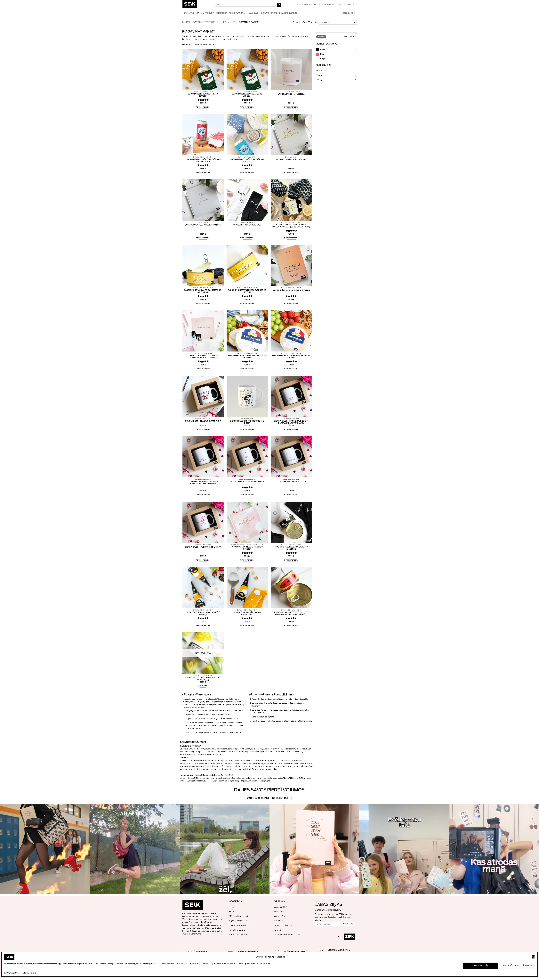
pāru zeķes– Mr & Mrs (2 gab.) (247, 225)
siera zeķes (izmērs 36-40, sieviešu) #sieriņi (203, 613)
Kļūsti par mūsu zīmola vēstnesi (288, 934)
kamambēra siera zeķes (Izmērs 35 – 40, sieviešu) (247, 357)
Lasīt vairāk (203, 686)
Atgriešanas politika (238, 921)
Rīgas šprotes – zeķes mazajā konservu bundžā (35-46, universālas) (291, 226)
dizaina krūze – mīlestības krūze (247, 481)
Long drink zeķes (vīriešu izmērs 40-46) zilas (247, 160)
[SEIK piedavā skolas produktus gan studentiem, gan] (135, 849)
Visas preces (279, 911)
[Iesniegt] (279, 5)
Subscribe (348, 924)
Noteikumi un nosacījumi (240, 925)
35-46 (319, 71)
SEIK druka (278, 921)
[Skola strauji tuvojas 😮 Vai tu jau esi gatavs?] (45, 849)
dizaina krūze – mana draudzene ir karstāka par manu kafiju (291, 422)
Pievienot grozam (203, 107)
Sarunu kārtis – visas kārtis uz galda (291, 290)
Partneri (277, 930)
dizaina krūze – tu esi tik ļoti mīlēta (203, 547)
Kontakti (233, 907)
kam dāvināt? (227, 22)
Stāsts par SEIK (303, 4)
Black (322, 49)
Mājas (186, 22)
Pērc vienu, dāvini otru (324, 4)
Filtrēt (321, 36)
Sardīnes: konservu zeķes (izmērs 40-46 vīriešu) (203, 291)
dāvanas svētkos (204, 22)
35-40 (319, 75)
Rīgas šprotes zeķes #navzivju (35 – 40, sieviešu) (203, 679)
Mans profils (279, 916)
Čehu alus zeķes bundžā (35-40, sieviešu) (203, 95)
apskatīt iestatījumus (517, 966)
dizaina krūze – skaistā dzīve (291, 481)
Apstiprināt (480, 966)
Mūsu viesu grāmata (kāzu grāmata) (203, 225)
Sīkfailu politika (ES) (238, 934)
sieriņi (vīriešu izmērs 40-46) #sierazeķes (247, 613)
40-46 (319, 80)
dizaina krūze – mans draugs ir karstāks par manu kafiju (203, 482)
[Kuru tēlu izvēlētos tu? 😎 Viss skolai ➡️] (404, 849)
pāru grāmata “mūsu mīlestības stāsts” (247, 548)
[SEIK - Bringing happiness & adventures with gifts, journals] (196, 4)
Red (322, 54)
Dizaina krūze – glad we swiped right (203, 421)
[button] (533, 957)
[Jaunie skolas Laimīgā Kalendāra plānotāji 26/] (314, 849)
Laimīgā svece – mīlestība (291, 94)
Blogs (231, 911)
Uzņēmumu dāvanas (283, 925)
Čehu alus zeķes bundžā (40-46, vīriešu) (247, 95)
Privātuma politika (12, 973)
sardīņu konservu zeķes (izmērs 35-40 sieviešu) (247, 291)
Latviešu (339, 4)
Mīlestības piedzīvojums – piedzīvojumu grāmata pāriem (203, 357)
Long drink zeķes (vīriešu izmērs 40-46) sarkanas (203, 160)
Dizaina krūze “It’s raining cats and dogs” (247, 422)
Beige (323, 59)
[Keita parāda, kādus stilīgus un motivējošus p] (494, 849)
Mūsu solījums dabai (238, 916)
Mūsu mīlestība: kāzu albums (291, 159)
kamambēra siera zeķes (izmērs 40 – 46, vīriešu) (291, 357)
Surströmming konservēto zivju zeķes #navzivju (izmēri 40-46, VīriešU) (291, 613)
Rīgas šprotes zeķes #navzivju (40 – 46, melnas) (291, 548)
